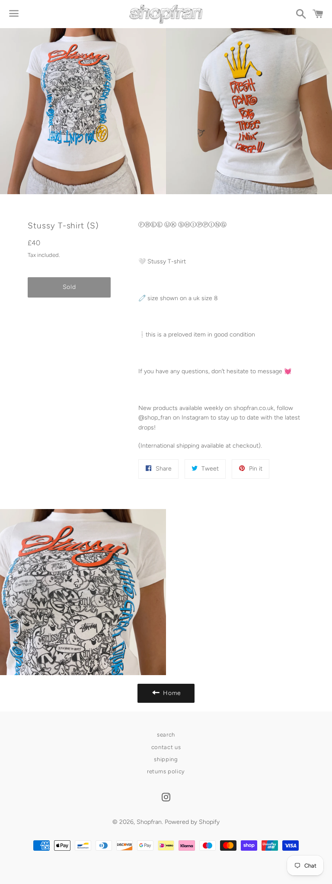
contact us (166, 747)
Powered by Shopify (192, 822)
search (166, 734)
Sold (69, 287)
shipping (166, 759)
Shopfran (149, 822)
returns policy (166, 771)
